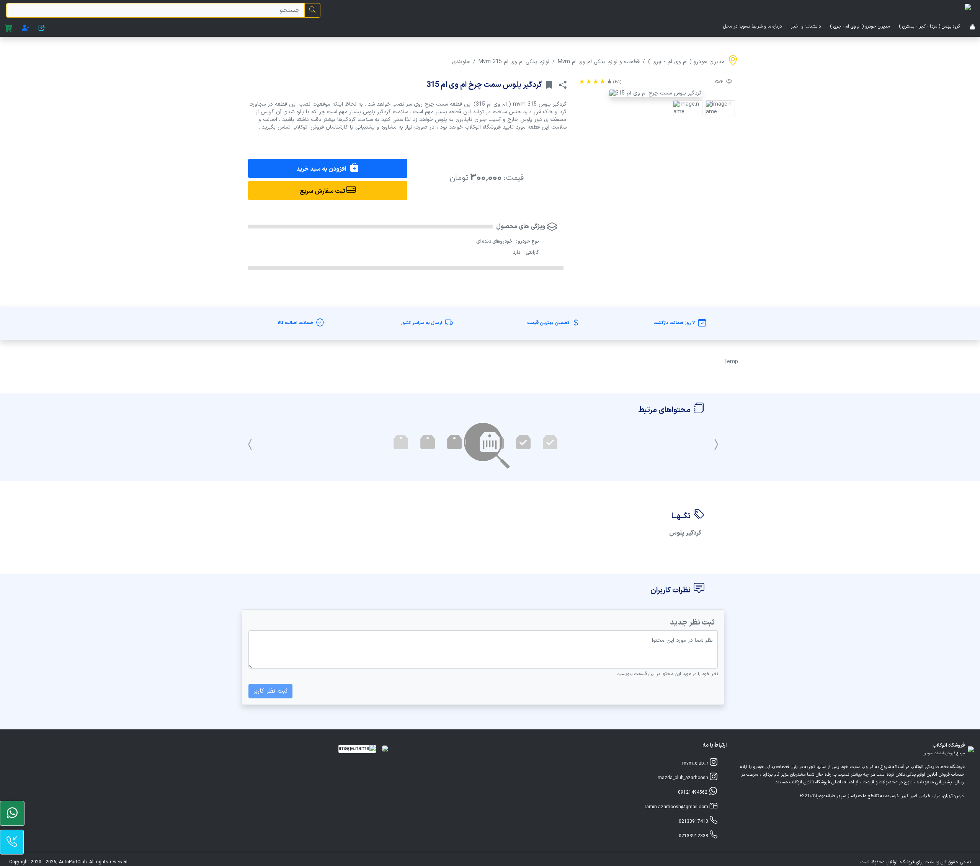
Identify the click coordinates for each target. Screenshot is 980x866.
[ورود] (42, 29)
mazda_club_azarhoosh (684, 778)
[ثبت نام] (25, 29)
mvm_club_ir (696, 763)
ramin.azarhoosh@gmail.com (677, 807)
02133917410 (694, 821)
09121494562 (693, 792)
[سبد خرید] (8, 29)
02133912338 (694, 836)
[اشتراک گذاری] (563, 84)
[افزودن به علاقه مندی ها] (549, 84)
